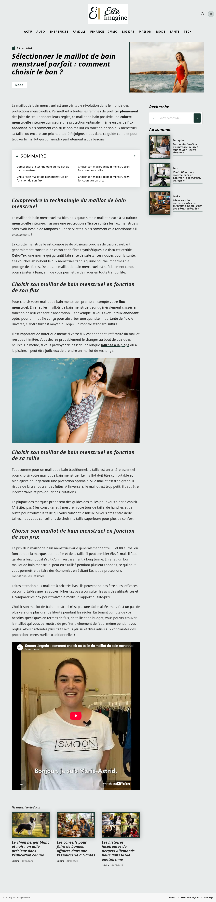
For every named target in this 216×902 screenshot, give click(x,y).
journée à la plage (115, 345)
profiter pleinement (122, 111)
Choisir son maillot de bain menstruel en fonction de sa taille (104, 168)
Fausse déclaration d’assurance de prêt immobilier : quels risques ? (185, 148)
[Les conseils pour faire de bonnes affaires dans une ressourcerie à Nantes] (76, 825)
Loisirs (15, 860)
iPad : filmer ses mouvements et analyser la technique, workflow (187, 176)
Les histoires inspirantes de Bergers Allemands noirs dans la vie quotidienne (118, 851)
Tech (175, 168)
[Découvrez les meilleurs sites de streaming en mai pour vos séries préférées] (160, 203)
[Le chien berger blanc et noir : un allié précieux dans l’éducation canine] (31, 825)
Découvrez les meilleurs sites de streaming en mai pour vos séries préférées (187, 204)
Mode (19, 85)
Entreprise (178, 140)
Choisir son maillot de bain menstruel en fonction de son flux (42, 178)
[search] (202, 14)
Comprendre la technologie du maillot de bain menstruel (43, 168)
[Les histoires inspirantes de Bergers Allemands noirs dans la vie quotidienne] (121, 825)
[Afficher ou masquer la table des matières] (91, 156)
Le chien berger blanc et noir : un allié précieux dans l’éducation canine (30, 848)
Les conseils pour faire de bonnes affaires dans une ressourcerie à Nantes (76, 848)
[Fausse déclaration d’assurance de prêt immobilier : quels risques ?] (160, 147)
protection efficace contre (87, 223)
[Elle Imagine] (108, 14)
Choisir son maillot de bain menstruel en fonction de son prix (104, 178)
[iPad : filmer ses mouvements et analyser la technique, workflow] (160, 175)
